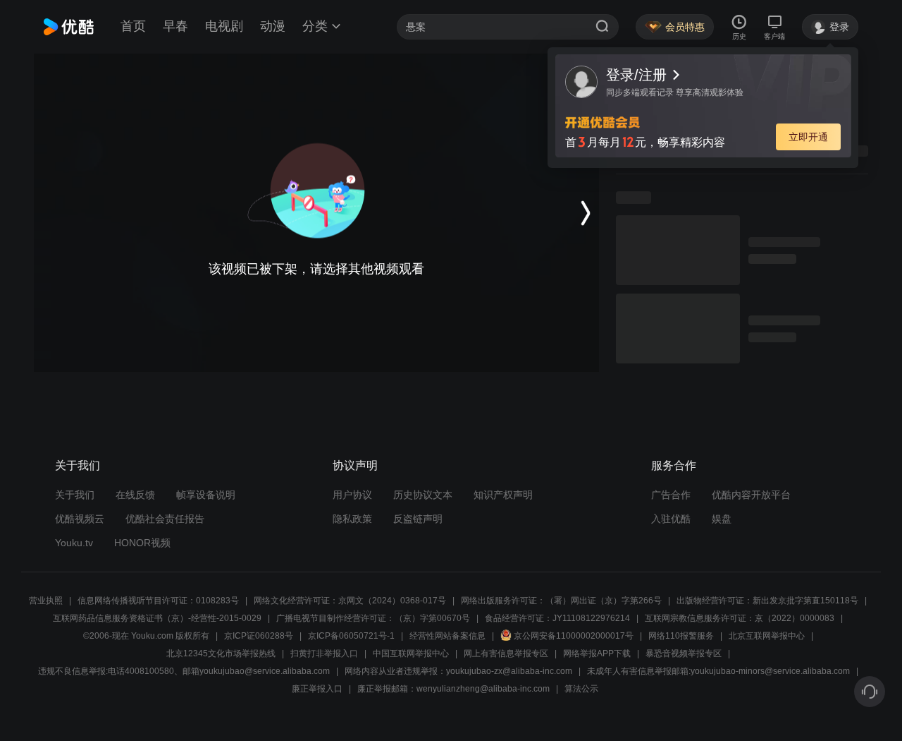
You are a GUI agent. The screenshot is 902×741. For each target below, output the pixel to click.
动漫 (272, 26)
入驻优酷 (671, 518)
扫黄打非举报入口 (324, 653)
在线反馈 (135, 494)
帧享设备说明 (205, 494)
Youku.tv (74, 542)
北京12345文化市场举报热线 (221, 653)
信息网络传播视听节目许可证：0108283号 (158, 601)
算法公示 (581, 689)
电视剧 (224, 26)
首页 (133, 26)
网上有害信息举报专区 (506, 653)
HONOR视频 (142, 542)
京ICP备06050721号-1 (351, 636)
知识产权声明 (503, 494)
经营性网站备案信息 (447, 636)
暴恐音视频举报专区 (683, 653)
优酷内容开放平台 (751, 494)
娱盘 (721, 518)
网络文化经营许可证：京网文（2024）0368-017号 (350, 601)
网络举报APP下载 (597, 653)
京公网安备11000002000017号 (574, 636)
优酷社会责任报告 (164, 518)
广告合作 (671, 494)
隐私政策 (352, 518)
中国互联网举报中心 (411, 653)
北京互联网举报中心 (767, 636)
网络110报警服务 (681, 636)
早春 (175, 26)
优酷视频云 (79, 518)
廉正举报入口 (317, 689)
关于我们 (74, 494)
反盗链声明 (418, 518)
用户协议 (352, 494)
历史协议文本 (422, 494)
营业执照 (46, 601)
